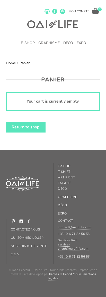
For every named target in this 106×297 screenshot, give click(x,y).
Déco (68, 42)
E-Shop (28, 42)
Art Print (66, 177)
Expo (81, 42)
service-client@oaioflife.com (73, 246)
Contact (65, 221)
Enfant (64, 183)
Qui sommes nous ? (27, 238)
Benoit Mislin (72, 274)
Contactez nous (25, 229)
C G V (15, 254)
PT (62, 11)
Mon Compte (79, 11)
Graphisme (49, 42)
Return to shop (26, 127)
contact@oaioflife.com (74, 227)
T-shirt (64, 172)
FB (54, 11)
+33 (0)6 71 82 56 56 (74, 256)
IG (47, 11)
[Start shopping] (95, 11)
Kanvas (54, 274)
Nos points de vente (29, 246)
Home (11, 63)
